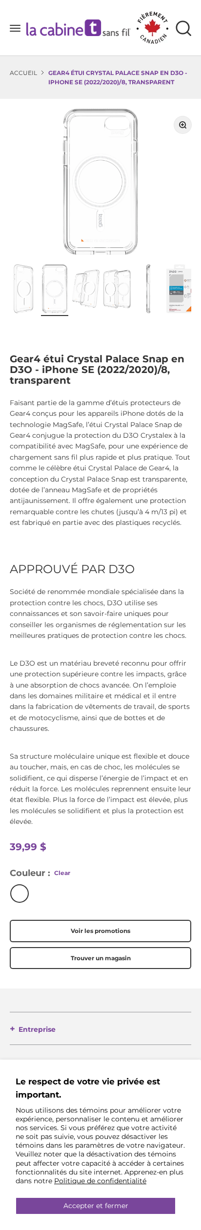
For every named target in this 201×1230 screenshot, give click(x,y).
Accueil (23, 72)
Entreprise (37, 1029)
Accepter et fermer (95, 1205)
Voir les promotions (100, 930)
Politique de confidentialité (100, 1180)
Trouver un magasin (101, 958)
